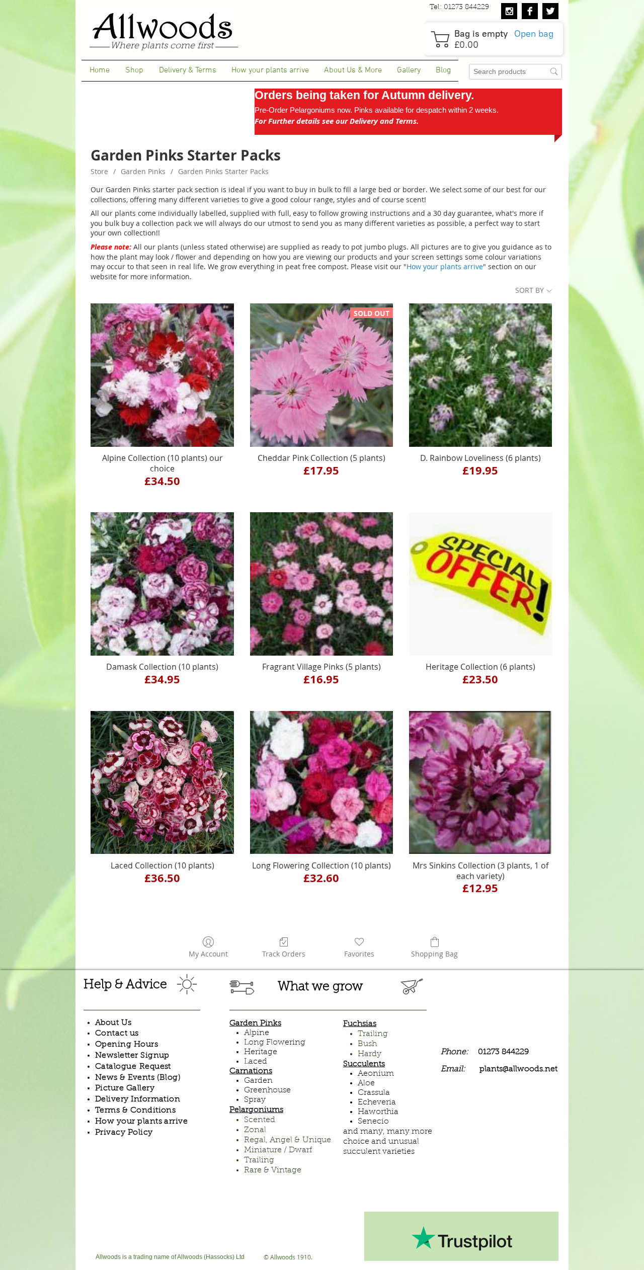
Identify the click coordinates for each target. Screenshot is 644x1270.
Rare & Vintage (272, 1170)
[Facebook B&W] (530, 11)
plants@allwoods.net (518, 1069)
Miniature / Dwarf (278, 1150)
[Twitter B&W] (550, 11)
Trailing (259, 1160)
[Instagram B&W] (509, 11)
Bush (367, 1044)
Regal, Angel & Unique (287, 1140)
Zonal (255, 1130)
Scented (259, 1120)
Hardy (369, 1054)
